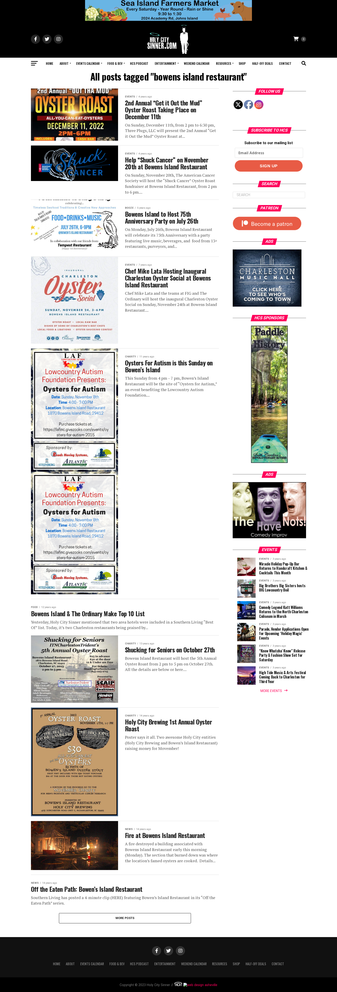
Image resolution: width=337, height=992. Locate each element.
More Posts (125, 918)
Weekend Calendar (197, 63)
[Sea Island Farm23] (168, 19)
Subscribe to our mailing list (268, 143)
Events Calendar (88, 63)
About (64, 63)
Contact (285, 63)
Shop (242, 63)
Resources (223, 63)
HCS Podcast (139, 63)
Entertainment (165, 63)
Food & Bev (114, 63)
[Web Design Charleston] (178, 985)
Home (49, 63)
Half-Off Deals (262, 63)
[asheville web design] (199, 985)
